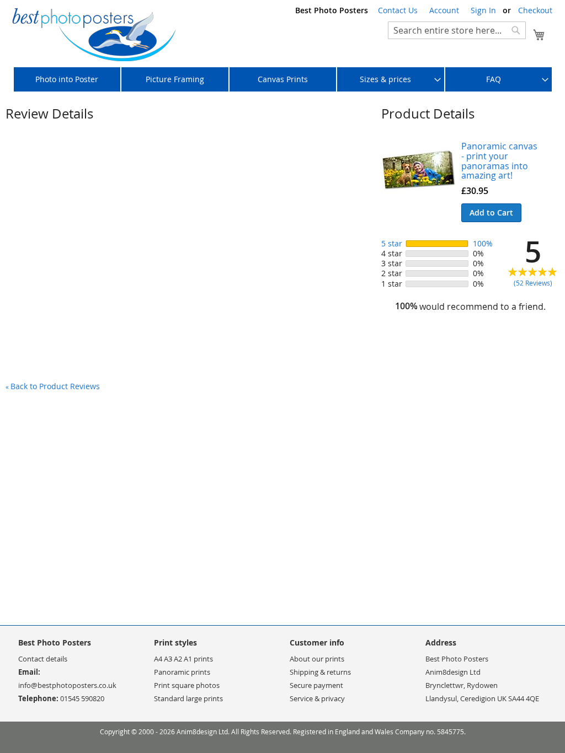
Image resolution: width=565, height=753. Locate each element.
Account (444, 10)
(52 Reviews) (533, 283)
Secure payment (316, 685)
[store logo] (94, 34)
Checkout (535, 10)
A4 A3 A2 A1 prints (183, 659)
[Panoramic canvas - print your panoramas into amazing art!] (418, 186)
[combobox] (457, 30)
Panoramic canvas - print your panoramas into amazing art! (499, 160)
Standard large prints (188, 698)
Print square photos (187, 685)
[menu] (282, 79)
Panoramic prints (182, 672)
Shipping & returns (320, 672)
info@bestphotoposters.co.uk (67, 685)
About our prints (317, 659)
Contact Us (398, 10)
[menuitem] (67, 79)
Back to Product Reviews (53, 386)
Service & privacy (317, 698)
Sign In (483, 10)
